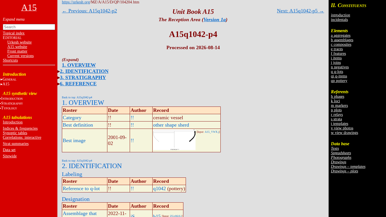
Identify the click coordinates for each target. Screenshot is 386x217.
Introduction (13, 122)
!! (132, 117)
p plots (336, 110)
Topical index (14, 33)
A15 (6, 84)
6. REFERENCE (78, 83)
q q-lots (337, 72)
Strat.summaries (16, 144)
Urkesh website (19, 42)
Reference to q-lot (81, 188)
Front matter (17, 51)
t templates (339, 123)
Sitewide (10, 156)
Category (72, 117)
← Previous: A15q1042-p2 (89, 11)
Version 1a (214, 19)
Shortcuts (10, 60)
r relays (337, 114)
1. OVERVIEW (79, 65)
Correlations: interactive (22, 137)
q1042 (159, 188)
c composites (341, 44)
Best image (74, 140)
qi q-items (339, 76)
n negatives (340, 67)
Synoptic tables (15, 133)
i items (336, 58)
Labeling (72, 174)
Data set (9, 150)
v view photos (342, 128)
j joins (336, 62)
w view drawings (344, 133)
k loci (335, 101)
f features (338, 53)
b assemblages (342, 40)
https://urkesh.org (76, 2)
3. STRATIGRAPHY (83, 77)
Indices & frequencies (20, 128)
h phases (337, 96)
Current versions (20, 56)
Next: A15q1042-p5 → (300, 11)
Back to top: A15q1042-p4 (77, 97)
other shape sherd (171, 125)
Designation (76, 199)
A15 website (17, 47)
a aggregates (340, 35)
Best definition (78, 125)
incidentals (339, 20)
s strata (336, 119)
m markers (339, 105)
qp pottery (339, 81)
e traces (337, 49)
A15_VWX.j (212, 132)
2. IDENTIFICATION (84, 71)
